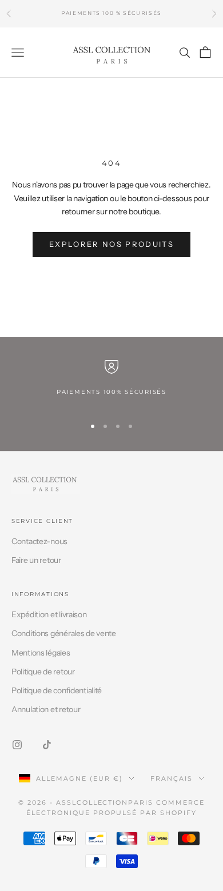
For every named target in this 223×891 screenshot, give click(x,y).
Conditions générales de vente (63, 633)
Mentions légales (40, 653)
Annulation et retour (45, 709)
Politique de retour (43, 671)
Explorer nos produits (111, 244)
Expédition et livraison (49, 614)
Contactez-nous (39, 541)
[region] (111, 383)
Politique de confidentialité (56, 690)
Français (171, 778)
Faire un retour (36, 560)
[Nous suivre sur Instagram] (17, 744)
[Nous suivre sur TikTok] (47, 744)
